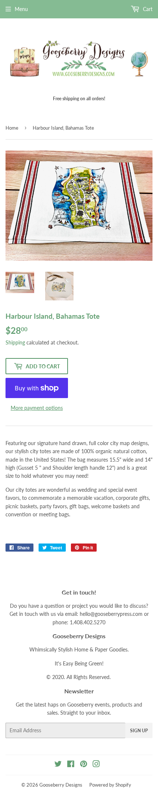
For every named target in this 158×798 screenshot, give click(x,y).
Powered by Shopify (110, 785)
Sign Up (139, 730)
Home (12, 128)
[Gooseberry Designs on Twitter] (58, 765)
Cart (146, 9)
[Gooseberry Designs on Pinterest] (83, 765)
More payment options (37, 408)
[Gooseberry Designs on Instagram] (96, 765)
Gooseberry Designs (60, 785)
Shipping (15, 342)
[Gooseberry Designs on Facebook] (71, 765)
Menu (21, 9)
